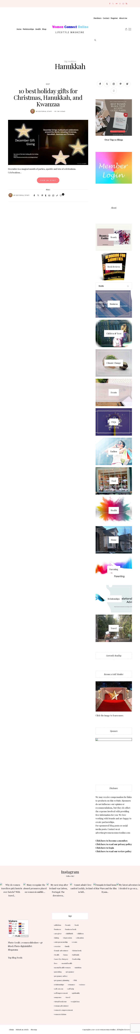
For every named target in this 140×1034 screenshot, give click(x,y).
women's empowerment (63, 1010)
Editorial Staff (45, 111)
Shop (44, 29)
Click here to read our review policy (113, 851)
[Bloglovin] (127, 84)
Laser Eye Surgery (61, 959)
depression (67, 938)
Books (101, 286)
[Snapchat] (120, 3)
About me (123, 18)
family (67, 946)
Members (97, 18)
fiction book (77, 950)
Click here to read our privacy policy (114, 844)
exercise (57, 946)
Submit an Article (22, 1029)
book (77, 925)
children (80, 933)
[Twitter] (113, 3)
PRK (75, 980)
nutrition (78, 967)
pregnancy (70, 972)
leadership (77, 959)
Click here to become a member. (112, 840)
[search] (95, 40)
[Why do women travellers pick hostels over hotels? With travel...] (11, 894)
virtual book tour (60, 1001)
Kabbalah (75, 955)
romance (71, 984)
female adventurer (61, 950)
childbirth (69, 933)
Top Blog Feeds (15, 957)
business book (70, 929)
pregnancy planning (61, 980)
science (82, 984)
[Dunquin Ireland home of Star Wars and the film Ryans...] (105, 894)
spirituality (76, 993)
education (80, 938)
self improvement (61, 993)
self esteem (58, 989)
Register (114, 18)
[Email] (49, 195)
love (55, 963)
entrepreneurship (61, 942)
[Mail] (123, 3)
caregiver (58, 933)
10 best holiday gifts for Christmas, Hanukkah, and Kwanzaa (48, 97)
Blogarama (13, 949)
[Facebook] (109, 3)
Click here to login (105, 847)
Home (19, 29)
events (74, 942)
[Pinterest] (42, 195)
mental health (67, 963)
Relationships (28, 29)
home (66, 955)
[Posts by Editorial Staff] (32, 111)
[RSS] (126, 3)
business (57, 929)
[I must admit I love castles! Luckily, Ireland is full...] (81, 894)
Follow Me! (70, 876)
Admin (11, 1029)
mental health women (62, 967)
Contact (106, 18)
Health (38, 29)
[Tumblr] (45, 195)
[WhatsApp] (53, 195)
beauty (68, 925)
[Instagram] (114, 84)
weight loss (75, 1001)
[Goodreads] (114, 91)
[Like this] (61, 195)
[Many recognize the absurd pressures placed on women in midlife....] (35, 894)
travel (68, 997)
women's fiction (60, 1014)
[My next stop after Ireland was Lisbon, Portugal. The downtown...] (58, 894)
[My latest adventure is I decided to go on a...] (128, 894)
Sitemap (34, 1029)
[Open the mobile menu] (130, 29)
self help (71, 989)
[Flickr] (116, 3)
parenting (58, 972)
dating (56, 938)
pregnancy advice (61, 976)
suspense (58, 997)
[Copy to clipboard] (57, 195)
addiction (57, 925)
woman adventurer (61, 1006)
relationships (59, 984)
